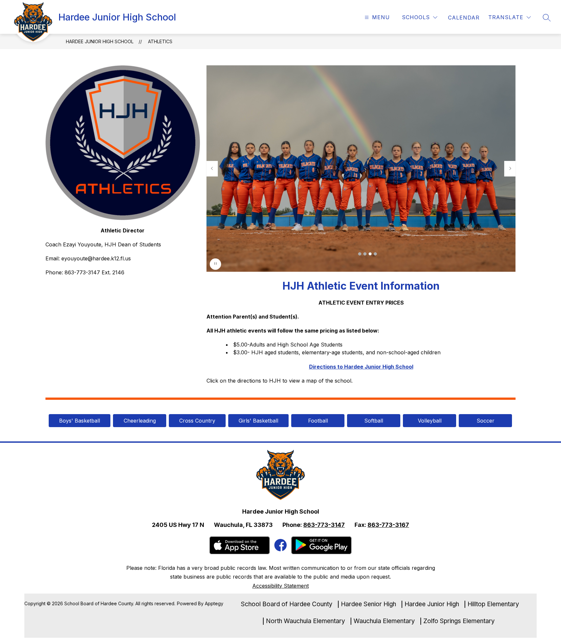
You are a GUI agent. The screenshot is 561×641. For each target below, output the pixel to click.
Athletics (160, 41)
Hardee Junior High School (99, 41)
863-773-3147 (324, 524)
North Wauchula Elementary (305, 621)
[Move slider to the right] (510, 168)
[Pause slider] (215, 264)
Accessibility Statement (280, 585)
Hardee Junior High (432, 604)
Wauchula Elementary (384, 621)
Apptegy (214, 603)
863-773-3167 (388, 524)
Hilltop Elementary (493, 604)
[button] (359, 253)
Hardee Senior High (368, 604)
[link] (464, 17)
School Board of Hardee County (286, 604)
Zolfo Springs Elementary (459, 621)
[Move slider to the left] (212, 168)
